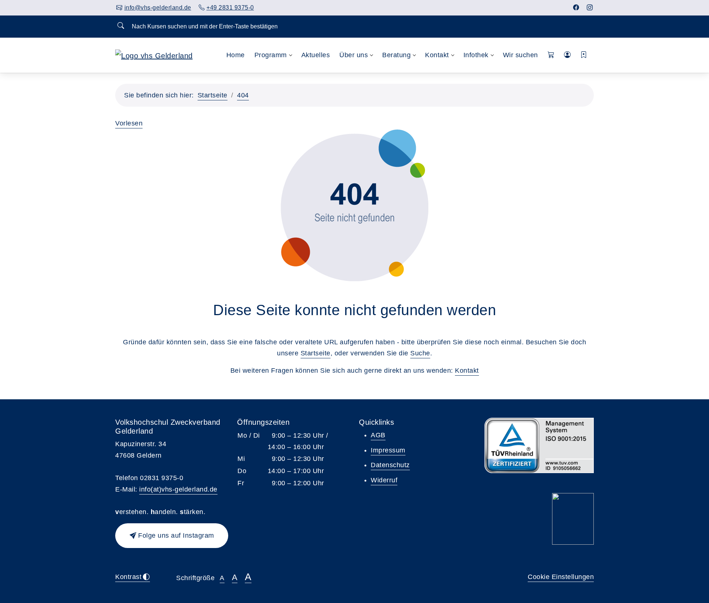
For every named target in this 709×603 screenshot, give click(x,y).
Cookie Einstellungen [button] (561, 576)
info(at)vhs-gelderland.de (178, 489)
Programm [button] (270, 55)
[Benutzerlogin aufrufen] (567, 55)
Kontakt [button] (437, 55)
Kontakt (467, 370)
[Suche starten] (120, 26)
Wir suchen (520, 55)
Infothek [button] (476, 55)
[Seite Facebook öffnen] (576, 7)
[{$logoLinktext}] (154, 55)
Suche (420, 353)
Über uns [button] (353, 55)
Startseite (212, 95)
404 (243, 95)
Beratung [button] (396, 55)
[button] (551, 55)
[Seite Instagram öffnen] (590, 7)
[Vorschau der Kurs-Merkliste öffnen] (584, 55)
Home (235, 55)
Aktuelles (315, 55)
